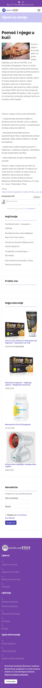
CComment (30, 208)
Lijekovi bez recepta (10, 572)
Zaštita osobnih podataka (13, 658)
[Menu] (39, 10)
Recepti (5, 628)
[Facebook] (19, 2)
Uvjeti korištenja (9, 651)
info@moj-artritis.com (27, 5)
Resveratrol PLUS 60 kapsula (18, 424)
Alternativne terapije (11, 614)
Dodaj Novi (37, 197)
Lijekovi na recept (9, 564)
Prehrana (6, 587)
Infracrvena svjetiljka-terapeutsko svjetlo (20, 465)
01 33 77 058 (13, 5)
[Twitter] (23, 2)
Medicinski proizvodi (11, 579)
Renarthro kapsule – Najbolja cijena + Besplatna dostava (18, 383)
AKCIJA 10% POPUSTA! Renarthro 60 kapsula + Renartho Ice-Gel (21, 341)
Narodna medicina (10, 606)
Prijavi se (11, 522)
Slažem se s (16, 516)
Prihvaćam (10, 681)
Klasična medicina (10, 601)
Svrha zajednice (9, 643)
